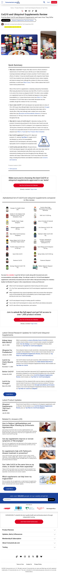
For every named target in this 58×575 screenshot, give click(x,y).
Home (12, 8)
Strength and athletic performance (44, 385)
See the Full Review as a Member (28, 185)
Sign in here (34, 189)
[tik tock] (17, 556)
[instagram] (25, 556)
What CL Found (21, 132)
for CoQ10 (24, 388)
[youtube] (21, 556)
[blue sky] (41, 556)
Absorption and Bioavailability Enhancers (29, 113)
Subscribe (51, 499)
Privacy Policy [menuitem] (38, 564)
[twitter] (33, 556)
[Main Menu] (2, 2)
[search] (44, 2)
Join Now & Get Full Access (29, 521)
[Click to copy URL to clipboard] (32, 11)
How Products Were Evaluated (36, 132)
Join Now (54, 2)
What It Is (39, 97)
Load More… (10, 394)
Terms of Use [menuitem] (20, 564)
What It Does (26, 82)
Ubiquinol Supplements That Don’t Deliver (23, 20)
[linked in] (37, 556)
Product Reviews (19, 8)
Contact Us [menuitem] (29, 564)
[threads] (29, 556)
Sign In (48, 2)
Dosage (47, 107)
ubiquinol (34, 388)
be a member (10, 275)
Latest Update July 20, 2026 (12, 27)
